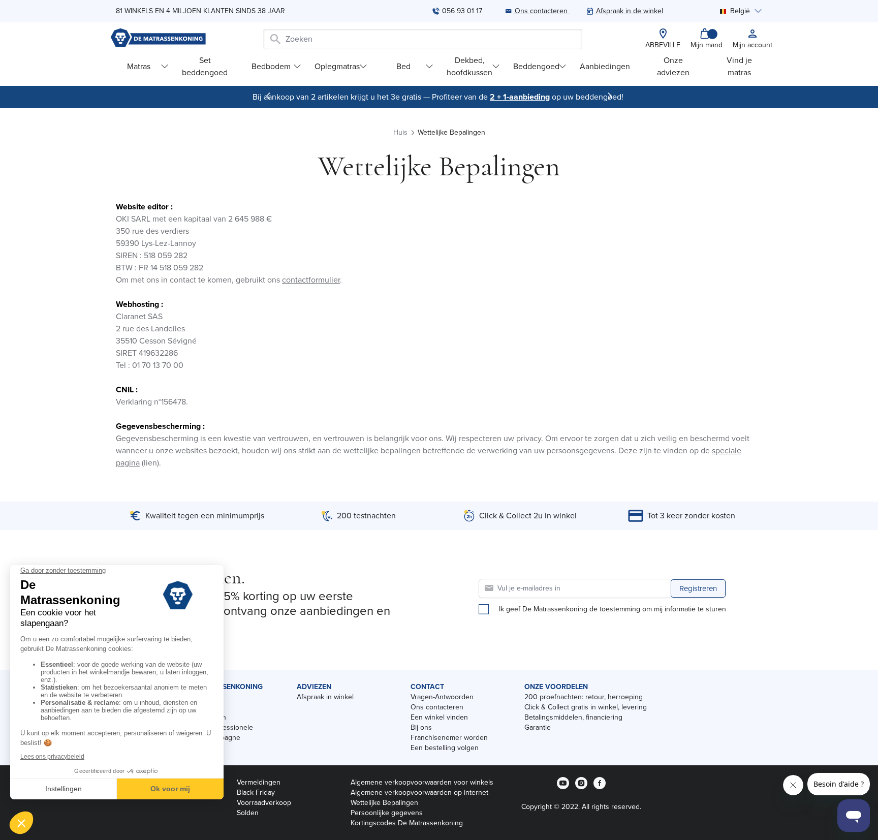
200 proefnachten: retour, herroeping (583, 697)
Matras (138, 66)
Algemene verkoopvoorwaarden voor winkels (422, 782)
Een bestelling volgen (445, 747)
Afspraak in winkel (325, 697)
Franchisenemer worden (449, 737)
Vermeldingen (258, 782)
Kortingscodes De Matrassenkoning (407, 823)
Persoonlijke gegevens (387, 812)
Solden (248, 812)
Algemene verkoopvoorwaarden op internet (419, 792)
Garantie (537, 727)
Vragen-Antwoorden (442, 697)
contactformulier (311, 280)
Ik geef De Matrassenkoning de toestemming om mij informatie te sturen (612, 609)
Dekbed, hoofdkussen (469, 66)
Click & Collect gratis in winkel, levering (585, 707)
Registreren (698, 588)
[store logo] (158, 38)
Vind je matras (739, 66)
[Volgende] (610, 96)
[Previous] (268, 96)
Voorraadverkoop (264, 802)
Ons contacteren (437, 707)
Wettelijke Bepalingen (384, 802)
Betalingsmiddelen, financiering (573, 717)
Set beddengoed (205, 66)
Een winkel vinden (439, 717)
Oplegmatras (337, 66)
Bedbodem (271, 66)
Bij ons (421, 727)
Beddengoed (536, 66)
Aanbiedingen (605, 66)
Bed (403, 66)
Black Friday (256, 792)
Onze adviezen (673, 66)
